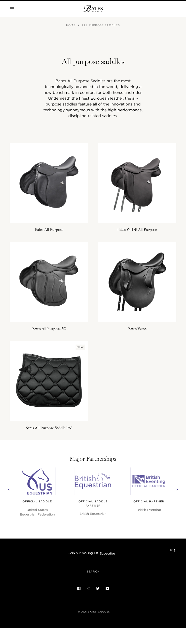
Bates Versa (137, 328)
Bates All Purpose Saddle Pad (48, 427)
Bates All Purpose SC (49, 328)
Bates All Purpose (49, 229)
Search (93, 571)
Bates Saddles (99, 611)
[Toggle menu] (12, 8)
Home (71, 25)
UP (171, 550)
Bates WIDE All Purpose (137, 229)
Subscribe (107, 553)
